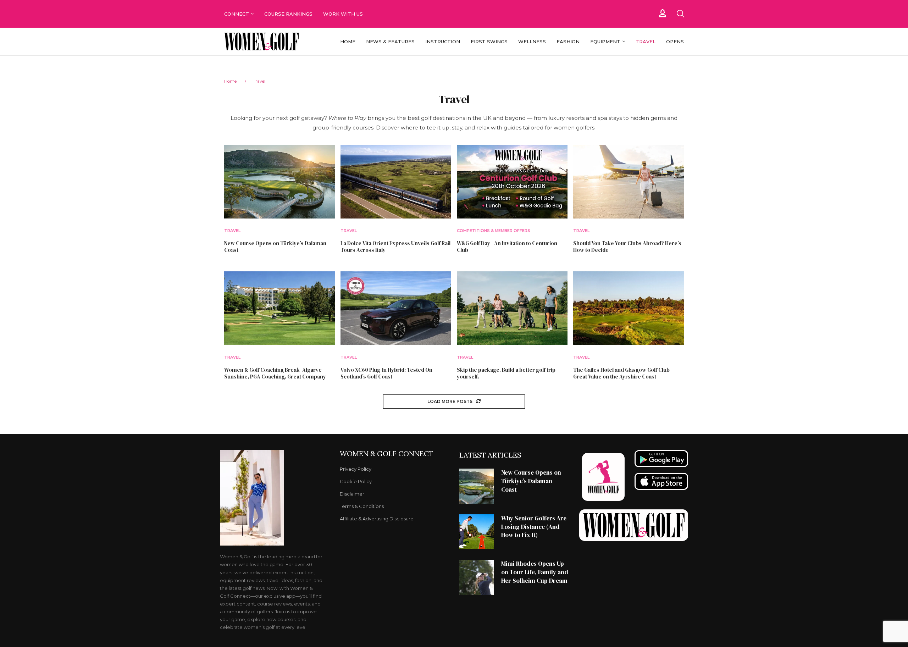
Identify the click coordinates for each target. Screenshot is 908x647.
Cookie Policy (356, 481)
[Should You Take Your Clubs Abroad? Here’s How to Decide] (628, 182)
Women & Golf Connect (386, 453)
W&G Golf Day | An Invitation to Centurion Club (507, 247)
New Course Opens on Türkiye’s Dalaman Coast (275, 247)
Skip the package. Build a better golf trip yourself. (506, 373)
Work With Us (343, 14)
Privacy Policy (355, 469)
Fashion (568, 41)
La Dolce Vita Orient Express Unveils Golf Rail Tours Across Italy (395, 247)
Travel (645, 41)
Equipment (605, 41)
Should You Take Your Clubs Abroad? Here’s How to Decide (627, 247)
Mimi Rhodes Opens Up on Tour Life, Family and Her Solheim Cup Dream (534, 572)
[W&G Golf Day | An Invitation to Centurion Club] (512, 182)
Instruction (442, 41)
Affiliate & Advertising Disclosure (377, 518)
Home (347, 41)
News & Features (390, 41)
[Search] (680, 14)
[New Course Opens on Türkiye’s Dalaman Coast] (279, 182)
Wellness (532, 41)
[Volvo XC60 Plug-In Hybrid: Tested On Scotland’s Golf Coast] (395, 308)
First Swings (489, 41)
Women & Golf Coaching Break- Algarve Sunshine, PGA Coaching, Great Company (275, 373)
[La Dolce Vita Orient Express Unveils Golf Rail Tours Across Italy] (395, 182)
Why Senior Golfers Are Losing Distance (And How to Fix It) (533, 527)
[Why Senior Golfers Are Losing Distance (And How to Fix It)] (476, 531)
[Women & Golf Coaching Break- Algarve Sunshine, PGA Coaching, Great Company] (279, 308)
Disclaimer (352, 494)
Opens (675, 41)
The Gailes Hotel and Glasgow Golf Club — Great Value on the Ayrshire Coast (624, 373)
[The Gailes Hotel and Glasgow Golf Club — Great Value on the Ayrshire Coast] (628, 308)
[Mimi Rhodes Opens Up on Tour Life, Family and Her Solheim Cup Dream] (476, 577)
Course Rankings (288, 14)
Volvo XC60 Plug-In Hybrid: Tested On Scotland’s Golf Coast (386, 373)
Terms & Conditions (362, 506)
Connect (236, 14)
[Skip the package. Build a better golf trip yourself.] (512, 308)
